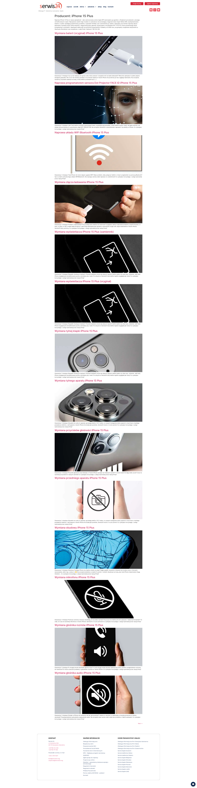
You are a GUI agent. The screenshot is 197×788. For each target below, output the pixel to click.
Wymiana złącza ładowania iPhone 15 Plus (79, 182)
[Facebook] (151, 9)
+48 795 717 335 (53, 750)
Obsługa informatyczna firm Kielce (128, 744)
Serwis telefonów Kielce (125, 753)
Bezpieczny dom (88, 744)
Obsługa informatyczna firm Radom (129, 746)
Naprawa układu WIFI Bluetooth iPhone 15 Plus (82, 132)
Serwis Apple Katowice (125, 767)
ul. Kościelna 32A (53, 743)
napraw (69, 7)
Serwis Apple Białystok (125, 757)
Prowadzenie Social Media (91, 748)
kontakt (111, 7)
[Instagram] (154, 9)
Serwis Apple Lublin (124, 769)
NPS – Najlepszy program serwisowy (94, 753)
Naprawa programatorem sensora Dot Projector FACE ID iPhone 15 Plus (96, 82)
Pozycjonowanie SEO (89, 746)
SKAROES (86, 755)
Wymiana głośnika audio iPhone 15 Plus (77, 672)
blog (104, 7)
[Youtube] (158, 9)
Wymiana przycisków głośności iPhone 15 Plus (81, 430)
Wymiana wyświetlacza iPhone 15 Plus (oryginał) (83, 281)
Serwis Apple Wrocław (124, 760)
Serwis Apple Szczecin (124, 750)
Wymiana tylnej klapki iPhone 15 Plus (76, 330)
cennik (75, 7)
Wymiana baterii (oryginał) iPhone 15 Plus (79, 33)
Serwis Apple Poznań (124, 764)
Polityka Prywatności (89, 770)
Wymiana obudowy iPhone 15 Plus (74, 527)
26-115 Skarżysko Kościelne (56, 745)
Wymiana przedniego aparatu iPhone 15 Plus (81, 477)
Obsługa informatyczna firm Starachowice (130, 748)
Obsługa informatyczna (90, 741)
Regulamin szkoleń (89, 768)
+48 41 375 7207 (53, 755)
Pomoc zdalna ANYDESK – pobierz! (93, 773)
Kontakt (85, 775)
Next (140, 723)
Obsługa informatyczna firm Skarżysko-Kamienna (133, 741)
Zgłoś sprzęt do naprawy (90, 757)
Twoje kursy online (88, 760)
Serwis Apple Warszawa (125, 762)
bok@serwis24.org (54, 758)
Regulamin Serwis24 (89, 766)
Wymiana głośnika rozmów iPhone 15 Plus (79, 625)
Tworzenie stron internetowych (92, 750)
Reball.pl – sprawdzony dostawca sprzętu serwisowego (95, 763)
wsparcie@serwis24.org (55, 760)
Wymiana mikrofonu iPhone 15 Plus (75, 577)
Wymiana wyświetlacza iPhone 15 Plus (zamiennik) (84, 231)
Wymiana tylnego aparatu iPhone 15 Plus (78, 380)
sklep (100, 7)
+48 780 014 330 (53, 748)
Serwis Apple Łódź (123, 771)
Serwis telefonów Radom (125, 755)
